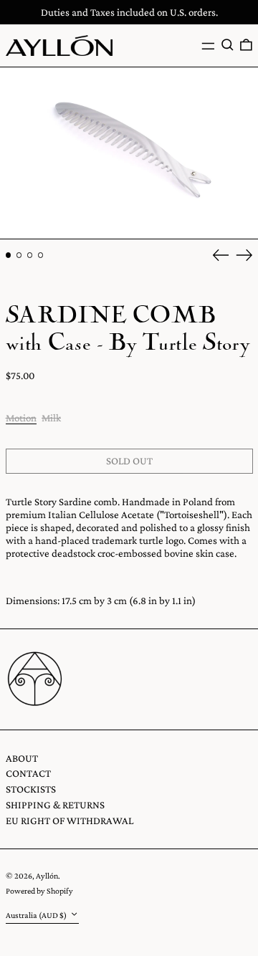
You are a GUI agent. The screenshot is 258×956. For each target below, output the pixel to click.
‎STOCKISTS (31, 789)
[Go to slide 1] (8, 255)
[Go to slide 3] (30, 255)
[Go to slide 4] (41, 255)
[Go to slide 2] (19, 255)
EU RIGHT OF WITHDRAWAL (69, 820)
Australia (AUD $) (37, 915)
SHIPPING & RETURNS (55, 805)
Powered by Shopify (39, 891)
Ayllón (47, 876)
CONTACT (28, 773)
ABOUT (22, 758)
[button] (227, 45)
